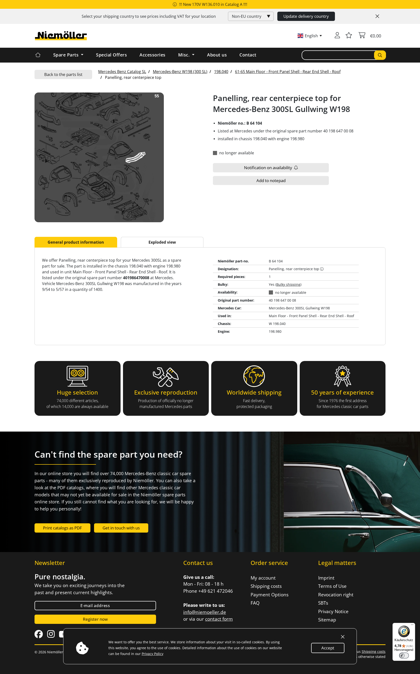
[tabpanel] (210, 296)
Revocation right (335, 594)
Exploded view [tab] (162, 242)
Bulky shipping (288, 284)
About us (217, 55)
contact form (219, 619)
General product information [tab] (76, 242)
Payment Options (270, 594)
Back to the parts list (63, 74)
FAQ (255, 603)
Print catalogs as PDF (62, 528)
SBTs (323, 603)
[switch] (404, 655)
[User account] (337, 36)
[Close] (377, 16)
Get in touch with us (121, 528)
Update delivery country (306, 16)
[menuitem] (122, 71)
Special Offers (111, 55)
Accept (327, 648)
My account (263, 578)
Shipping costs (266, 586)
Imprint (326, 578)
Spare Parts (66, 55)
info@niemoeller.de (204, 612)
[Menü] (412, 626)
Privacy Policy (152, 653)
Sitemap (327, 620)
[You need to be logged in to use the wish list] (349, 36)
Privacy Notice (333, 611)
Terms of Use (332, 586)
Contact (247, 55)
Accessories (153, 55)
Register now (95, 619)
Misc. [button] (184, 55)
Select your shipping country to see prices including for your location (149, 16)
